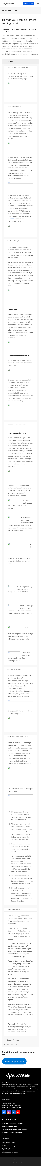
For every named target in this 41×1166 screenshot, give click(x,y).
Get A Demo (28, 3)
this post (11, 219)
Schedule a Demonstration (10, 1152)
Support (31, 1163)
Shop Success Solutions (20, 1163)
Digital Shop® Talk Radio (9, 1149)
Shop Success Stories (8, 1142)
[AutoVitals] (16, 1078)
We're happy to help (14, 1061)
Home (9, 1163)
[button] (38, 3)
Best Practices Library (8, 1146)
